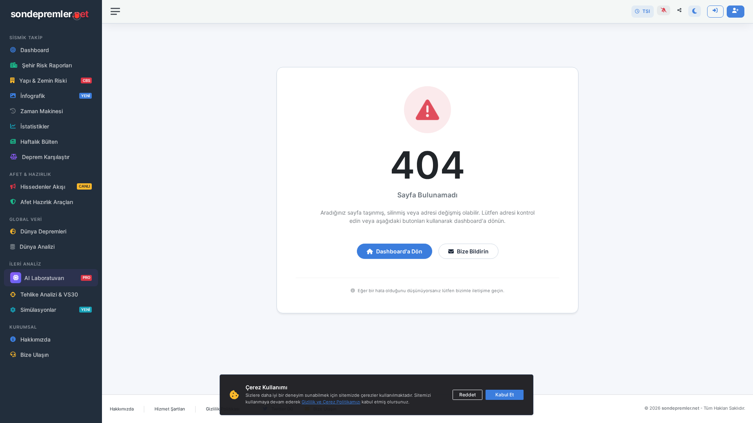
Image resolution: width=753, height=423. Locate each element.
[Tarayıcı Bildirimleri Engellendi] (663, 10)
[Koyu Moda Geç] (694, 11)
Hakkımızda (122, 409)
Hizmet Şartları (170, 409)
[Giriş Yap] (715, 11)
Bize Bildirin (473, 251)
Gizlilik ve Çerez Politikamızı (331, 402)
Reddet (467, 395)
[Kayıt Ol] (735, 11)
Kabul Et (504, 395)
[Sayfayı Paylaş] (679, 10)
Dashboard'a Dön (399, 251)
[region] (51, 211)
